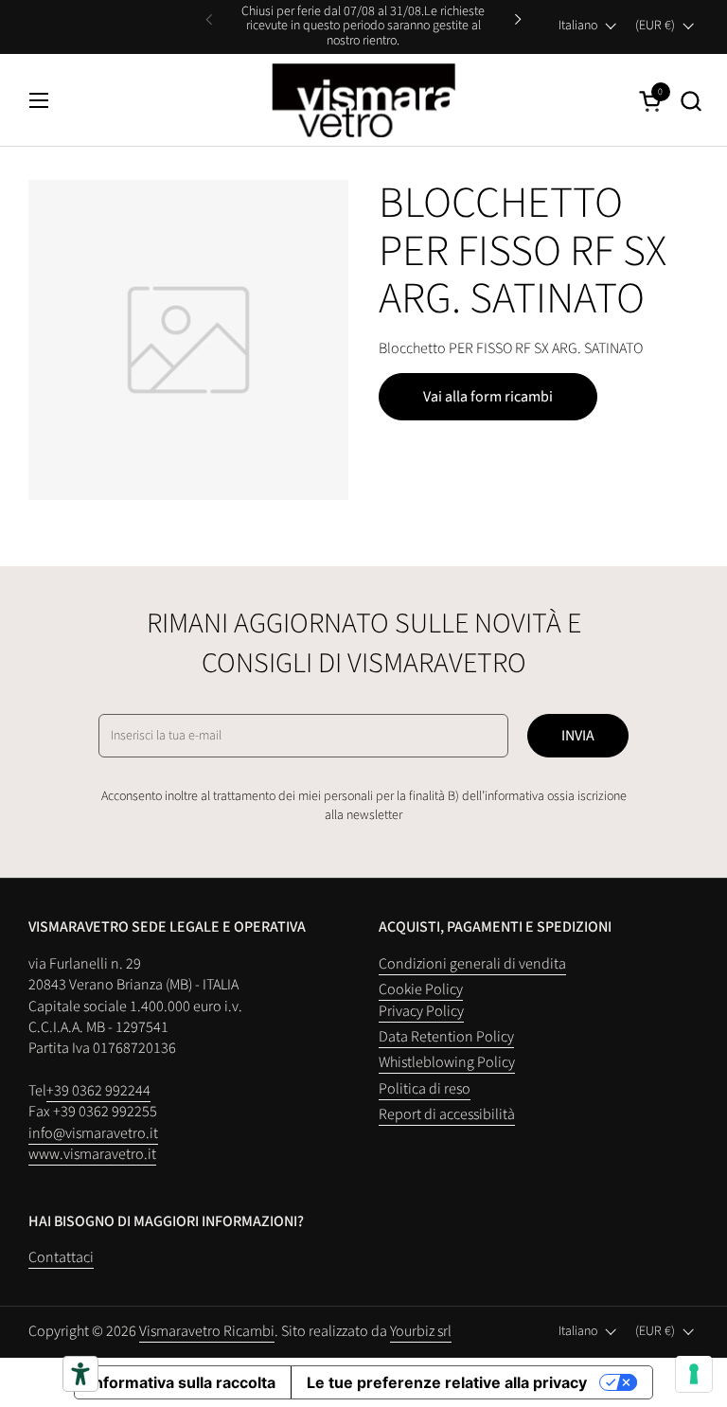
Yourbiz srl (421, 1331)
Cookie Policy (421, 989)
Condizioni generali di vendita (472, 963)
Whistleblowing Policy (447, 1062)
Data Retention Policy (446, 1036)
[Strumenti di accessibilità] (80, 1374)
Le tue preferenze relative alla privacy (447, 1382)
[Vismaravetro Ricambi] (364, 100)
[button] (690, 101)
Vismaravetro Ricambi (207, 1331)
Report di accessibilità (447, 1114)
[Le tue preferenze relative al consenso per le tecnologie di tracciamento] (694, 1374)
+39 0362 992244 (98, 1090)
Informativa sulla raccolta (182, 1382)
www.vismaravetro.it (92, 1154)
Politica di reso (424, 1088)
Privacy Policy (421, 1011)
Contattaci (61, 1257)
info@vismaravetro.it (93, 1133)
